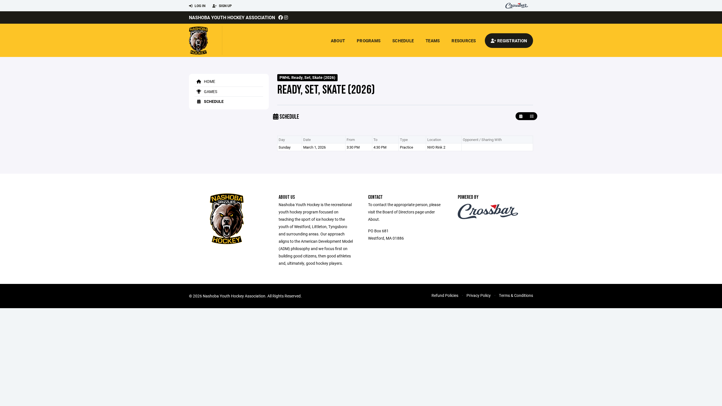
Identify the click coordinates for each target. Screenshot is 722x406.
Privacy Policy (478, 295)
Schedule (403, 40)
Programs (368, 40)
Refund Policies (445, 295)
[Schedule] (531, 116)
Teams (433, 40)
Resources (464, 40)
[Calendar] (521, 116)
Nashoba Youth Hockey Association (232, 17)
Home (209, 81)
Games (210, 91)
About (338, 40)
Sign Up (225, 5)
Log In (199, 5)
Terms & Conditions (516, 295)
